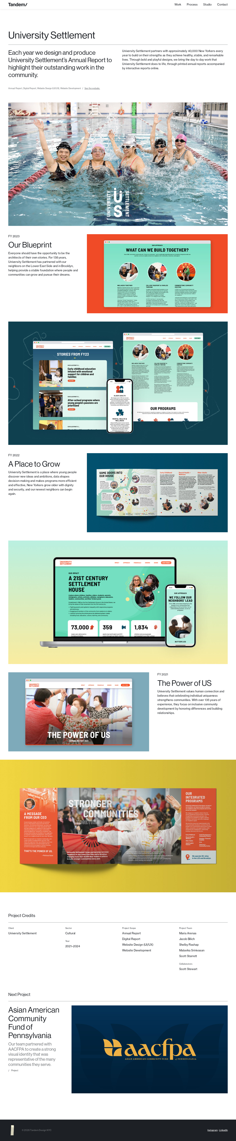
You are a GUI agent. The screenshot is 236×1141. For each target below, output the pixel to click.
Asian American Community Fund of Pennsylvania (33, 1022)
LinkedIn (223, 1130)
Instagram (212, 1130)
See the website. (92, 88)
